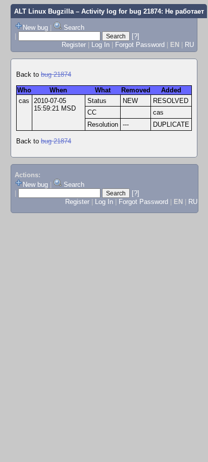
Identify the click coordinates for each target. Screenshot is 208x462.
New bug (35, 27)
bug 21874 (56, 74)
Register (74, 44)
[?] (135, 36)
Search (74, 27)
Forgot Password (140, 44)
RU (189, 44)
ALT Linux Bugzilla (44, 11)
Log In (100, 44)
